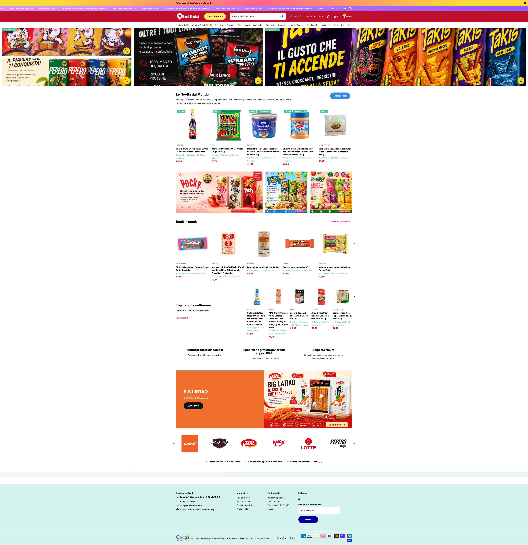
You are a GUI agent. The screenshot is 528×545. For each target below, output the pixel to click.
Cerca (282, 16)
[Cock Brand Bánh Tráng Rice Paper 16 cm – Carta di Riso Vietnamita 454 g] (335, 125)
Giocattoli (219, 25)
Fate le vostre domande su (197, 509)
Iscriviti (308, 519)
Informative (242, 493)
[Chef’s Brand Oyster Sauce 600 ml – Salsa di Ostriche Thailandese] (192, 125)
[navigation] (354, 243)
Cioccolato (270, 25)
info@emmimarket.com (191, 505)
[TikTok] (299, 499)
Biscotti (351, 25)
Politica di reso (243, 498)
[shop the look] (126, 50)
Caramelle (257, 25)
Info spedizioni (243, 501)
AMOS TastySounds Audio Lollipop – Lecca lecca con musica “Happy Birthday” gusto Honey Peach (278, 320)
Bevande (231, 25)
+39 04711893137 (188, 501)
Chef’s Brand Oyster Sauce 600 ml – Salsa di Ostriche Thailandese (192, 150)
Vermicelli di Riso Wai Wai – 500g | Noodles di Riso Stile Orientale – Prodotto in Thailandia (228, 270)
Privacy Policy (243, 509)
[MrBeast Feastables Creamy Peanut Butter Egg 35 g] (192, 243)
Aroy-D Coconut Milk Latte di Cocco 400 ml (299, 316)
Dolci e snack (244, 25)
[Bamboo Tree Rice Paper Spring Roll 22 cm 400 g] (342, 296)
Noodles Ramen (296, 25)
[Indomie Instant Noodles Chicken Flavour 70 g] (335, 243)
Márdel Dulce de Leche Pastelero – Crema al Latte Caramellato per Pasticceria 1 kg (263, 152)
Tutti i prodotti (214, 16)
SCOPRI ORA (193, 406)
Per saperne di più (321, 396)
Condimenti (311, 25)
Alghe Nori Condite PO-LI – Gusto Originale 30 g (227, 150)
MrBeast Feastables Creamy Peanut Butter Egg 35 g (192, 268)
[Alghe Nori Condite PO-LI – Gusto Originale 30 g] (228, 125)
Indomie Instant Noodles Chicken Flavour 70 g (334, 268)
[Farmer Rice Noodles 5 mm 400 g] (264, 243)
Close (525, 3)
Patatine (282, 25)
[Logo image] (190, 443)
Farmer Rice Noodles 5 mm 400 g (263, 267)
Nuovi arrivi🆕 (182, 25)
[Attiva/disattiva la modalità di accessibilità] (350, 8)
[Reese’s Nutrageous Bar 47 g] (299, 243)
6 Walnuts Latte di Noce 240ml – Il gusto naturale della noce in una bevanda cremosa (256, 319)
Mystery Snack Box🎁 (202, 25)
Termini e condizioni (245, 505)
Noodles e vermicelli (329, 25)
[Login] (336, 16)
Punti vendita (273, 493)
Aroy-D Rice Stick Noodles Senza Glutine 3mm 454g (320, 316)
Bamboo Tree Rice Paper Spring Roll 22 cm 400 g (342, 316)
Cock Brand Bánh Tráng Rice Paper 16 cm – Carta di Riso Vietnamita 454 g (335, 152)
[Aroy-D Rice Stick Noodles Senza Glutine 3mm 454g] (321, 296)
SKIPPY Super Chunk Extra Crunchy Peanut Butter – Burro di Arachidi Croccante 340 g (298, 152)
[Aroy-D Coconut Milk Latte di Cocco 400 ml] (299, 296)
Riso (343, 25)
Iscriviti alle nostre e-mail (310, 504)
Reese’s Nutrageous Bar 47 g (296, 267)
